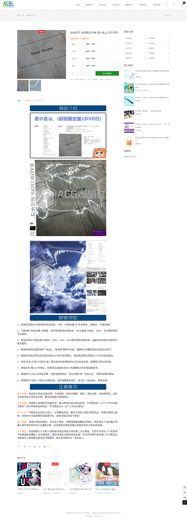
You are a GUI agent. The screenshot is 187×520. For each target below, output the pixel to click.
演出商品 (129, 53)
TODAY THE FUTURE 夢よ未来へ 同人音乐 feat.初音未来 (40, 489)
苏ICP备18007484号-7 (114, 513)
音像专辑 (29, 15)
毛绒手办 (129, 48)
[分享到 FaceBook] (30, 446)
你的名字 (108, 79)
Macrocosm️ (99, 516)
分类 (73, 51)
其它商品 (151, 38)
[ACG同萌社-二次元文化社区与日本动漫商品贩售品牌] (38, 4)
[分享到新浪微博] (40, 446)
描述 (19, 100)
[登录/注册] (166, 4)
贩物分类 (129, 4)
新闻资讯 (89, 4)
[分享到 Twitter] (35, 446)
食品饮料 (151, 58)
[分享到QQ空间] (50, 446)
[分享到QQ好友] (45, 446)
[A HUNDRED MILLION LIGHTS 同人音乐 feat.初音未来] (81, 474)
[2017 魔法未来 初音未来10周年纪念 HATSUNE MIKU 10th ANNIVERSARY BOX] (55, 474)
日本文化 (115, 4)
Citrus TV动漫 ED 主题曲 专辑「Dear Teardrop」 (115, 489)
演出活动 (102, 4)
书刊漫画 (129, 38)
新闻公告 (89, 374)
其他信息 (28, 100)
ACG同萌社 (86, 513)
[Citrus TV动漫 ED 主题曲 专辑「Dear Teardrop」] (107, 474)
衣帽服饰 (151, 53)
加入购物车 (107, 74)
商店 (23, 15)
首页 (78, 4)
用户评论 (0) (39, 100)
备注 (73, 66)
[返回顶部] (184, 502)
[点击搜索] (173, 4)
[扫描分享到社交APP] (25, 446)
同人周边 (129, 43)
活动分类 (156, 4)
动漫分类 (142, 4)
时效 (73, 58)
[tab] (21, 100)
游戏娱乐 (151, 48)
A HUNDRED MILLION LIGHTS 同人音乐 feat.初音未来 (91, 489)
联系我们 (91, 381)
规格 (73, 44)
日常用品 (151, 43)
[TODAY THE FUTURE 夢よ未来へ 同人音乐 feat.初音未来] (29, 474)
